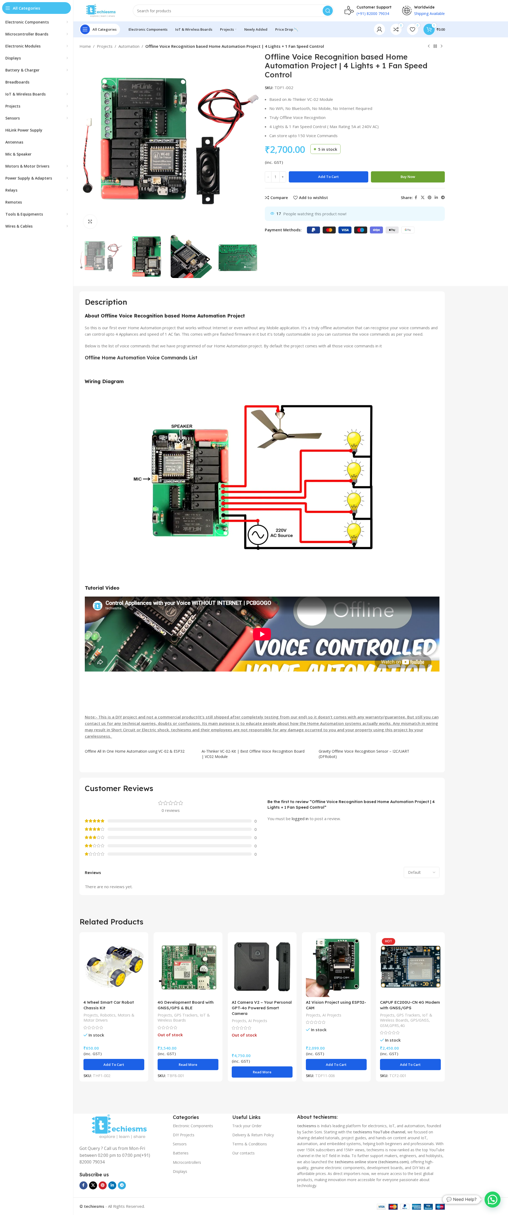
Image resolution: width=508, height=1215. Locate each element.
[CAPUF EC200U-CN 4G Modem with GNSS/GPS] (410, 966)
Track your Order (247, 1125)
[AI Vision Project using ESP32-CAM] (336, 966)
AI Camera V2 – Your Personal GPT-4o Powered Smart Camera (262, 1008)
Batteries (181, 1153)
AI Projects (257, 1020)
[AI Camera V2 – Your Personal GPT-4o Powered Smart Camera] (262, 966)
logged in (300, 818)
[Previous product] (429, 46)
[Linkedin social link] (436, 197)
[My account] (379, 29)
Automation (128, 46)
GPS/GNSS (419, 1020)
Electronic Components (193, 1125)
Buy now (408, 176)
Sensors (180, 1143)
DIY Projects (183, 1134)
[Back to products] (435, 46)
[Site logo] (100, 10)
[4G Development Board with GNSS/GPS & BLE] (188, 966)
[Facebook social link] (416, 197)
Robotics (107, 1015)
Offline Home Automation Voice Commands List (141, 358)
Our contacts (243, 1153)
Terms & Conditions (249, 1143)
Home (85, 46)
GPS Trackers (186, 1015)
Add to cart (328, 176)
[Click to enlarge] (90, 221)
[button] (113, 1064)
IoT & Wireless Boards (184, 1017)
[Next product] (441, 46)
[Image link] (119, 1126)
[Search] (328, 11)
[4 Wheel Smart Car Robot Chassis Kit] (113, 966)
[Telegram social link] (442, 197)
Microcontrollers (187, 1162)
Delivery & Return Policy (253, 1134)
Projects (105, 46)
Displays (180, 1171)
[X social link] (422, 197)
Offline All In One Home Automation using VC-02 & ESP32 (135, 751)
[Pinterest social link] (429, 197)
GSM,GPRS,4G (392, 1025)
